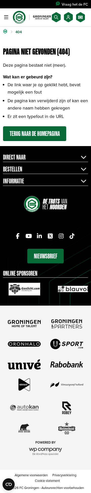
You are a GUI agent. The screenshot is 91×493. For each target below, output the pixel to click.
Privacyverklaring (64, 475)
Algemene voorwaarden (31, 475)
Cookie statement (47, 480)
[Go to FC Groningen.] (5, 32)
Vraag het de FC (75, 4)
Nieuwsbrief (45, 256)
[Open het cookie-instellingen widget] (9, 484)
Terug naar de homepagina (35, 133)
